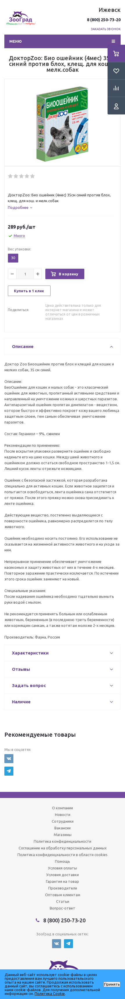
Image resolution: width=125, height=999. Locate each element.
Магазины (63, 835)
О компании (62, 808)
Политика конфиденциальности (62, 841)
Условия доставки (62, 875)
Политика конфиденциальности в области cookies (62, 855)
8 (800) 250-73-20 (104, 19)
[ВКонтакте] (8, 758)
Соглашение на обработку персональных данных (63, 848)
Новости (62, 815)
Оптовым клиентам (62, 895)
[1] (10, 176)
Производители (62, 888)
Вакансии (62, 828)
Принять (112, 984)
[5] (32, 176)
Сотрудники (63, 821)
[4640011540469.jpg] (62, 124)
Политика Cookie (50, 993)
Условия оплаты (62, 868)
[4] (27, 176)
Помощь (62, 861)
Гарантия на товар (62, 881)
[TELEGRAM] (8, 771)
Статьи (62, 901)
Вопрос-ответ (62, 908)
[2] (16, 176)
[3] (21, 176)
